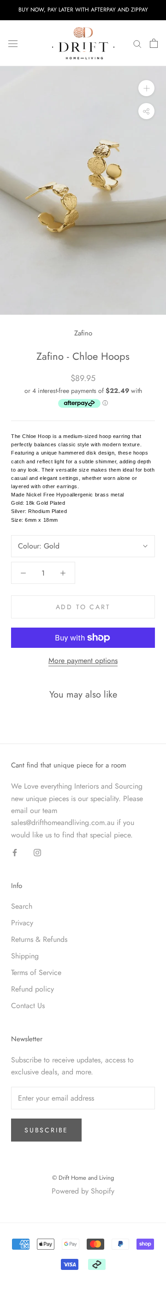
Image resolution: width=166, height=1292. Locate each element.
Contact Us (28, 1005)
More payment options (83, 660)
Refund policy (32, 989)
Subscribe (46, 1130)
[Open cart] (154, 43)
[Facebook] (14, 852)
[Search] (137, 43)
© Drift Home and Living (83, 1177)
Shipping (25, 956)
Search (21, 906)
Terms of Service (36, 972)
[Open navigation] (13, 43)
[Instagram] (37, 852)
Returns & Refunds (39, 939)
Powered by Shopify (83, 1191)
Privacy (22, 922)
